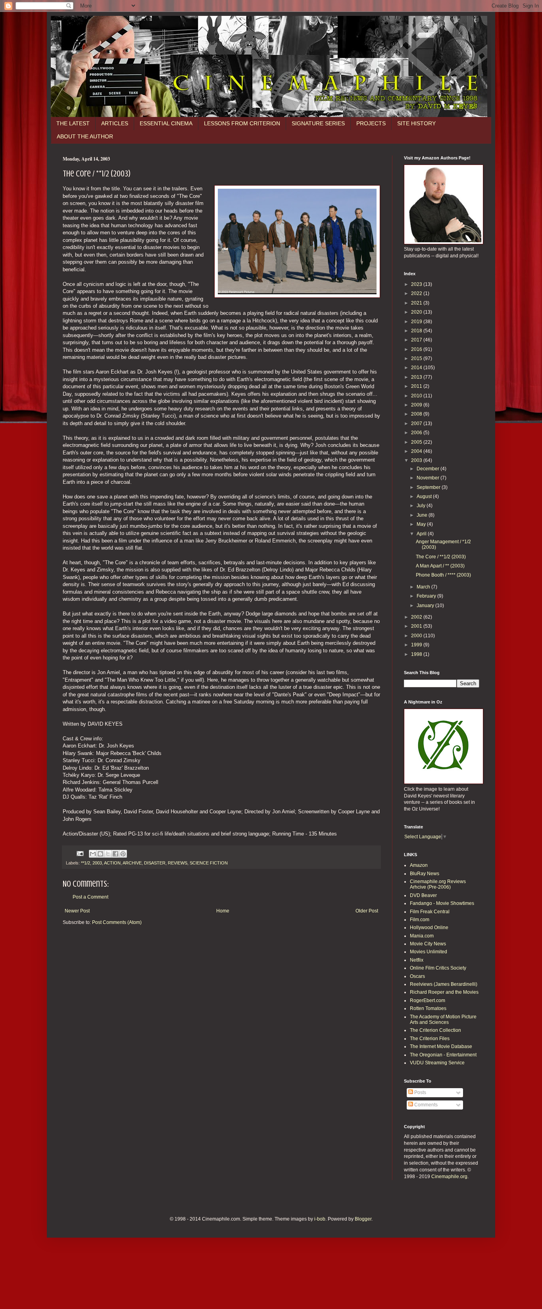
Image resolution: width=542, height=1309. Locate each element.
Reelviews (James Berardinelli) (443, 984)
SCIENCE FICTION (209, 863)
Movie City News (428, 944)
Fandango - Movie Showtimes (442, 903)
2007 (417, 423)
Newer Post (77, 911)
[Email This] (93, 854)
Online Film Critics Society (438, 968)
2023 (417, 284)
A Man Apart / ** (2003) (440, 566)
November (428, 478)
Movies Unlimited (428, 951)
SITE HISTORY (416, 123)
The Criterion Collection (435, 1030)
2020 (417, 312)
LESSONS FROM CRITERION (242, 123)
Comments (425, 1105)
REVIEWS (177, 863)
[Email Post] (80, 853)
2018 (417, 330)
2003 (97, 863)
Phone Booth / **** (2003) (443, 575)
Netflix (416, 960)
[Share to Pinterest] (123, 854)
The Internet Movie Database (441, 1046)
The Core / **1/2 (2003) (441, 557)
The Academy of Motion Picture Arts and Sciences (443, 1019)
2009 (417, 405)
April (422, 534)
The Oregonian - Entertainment (443, 1055)
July (422, 505)
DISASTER (154, 863)
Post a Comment (90, 897)
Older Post (367, 911)
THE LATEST (73, 123)
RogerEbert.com (427, 1000)
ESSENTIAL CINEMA (166, 123)
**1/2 (85, 863)
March (424, 587)
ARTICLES (114, 123)
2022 (417, 293)
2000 (417, 635)
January (426, 605)
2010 (417, 396)
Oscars (417, 976)
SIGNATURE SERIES (318, 123)
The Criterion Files (430, 1038)
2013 (417, 377)
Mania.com (422, 936)
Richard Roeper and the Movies (444, 992)
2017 (417, 340)
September (429, 487)
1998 (417, 654)
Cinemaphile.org (449, 1176)
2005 (417, 442)
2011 (417, 386)
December (428, 468)
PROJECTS (371, 123)
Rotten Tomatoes (428, 1008)
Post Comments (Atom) (117, 922)
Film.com (419, 919)
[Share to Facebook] (115, 854)
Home (222, 911)
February (427, 596)
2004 (417, 451)
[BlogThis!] (100, 854)
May (422, 524)
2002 (417, 617)
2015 (417, 358)
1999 (417, 645)
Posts (419, 1092)
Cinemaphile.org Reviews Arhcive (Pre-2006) (438, 884)
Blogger (363, 1219)
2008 (417, 414)
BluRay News (424, 873)
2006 (417, 432)
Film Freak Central (430, 911)
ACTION (112, 863)
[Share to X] (108, 854)
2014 (417, 367)
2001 (417, 626)
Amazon (419, 865)
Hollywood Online (429, 927)
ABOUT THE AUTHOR (85, 136)
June (423, 515)
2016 (417, 349)
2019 (417, 321)
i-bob (319, 1219)
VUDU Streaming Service (437, 1063)
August (425, 496)
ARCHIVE (132, 863)
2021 (417, 303)
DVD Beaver (423, 895)
